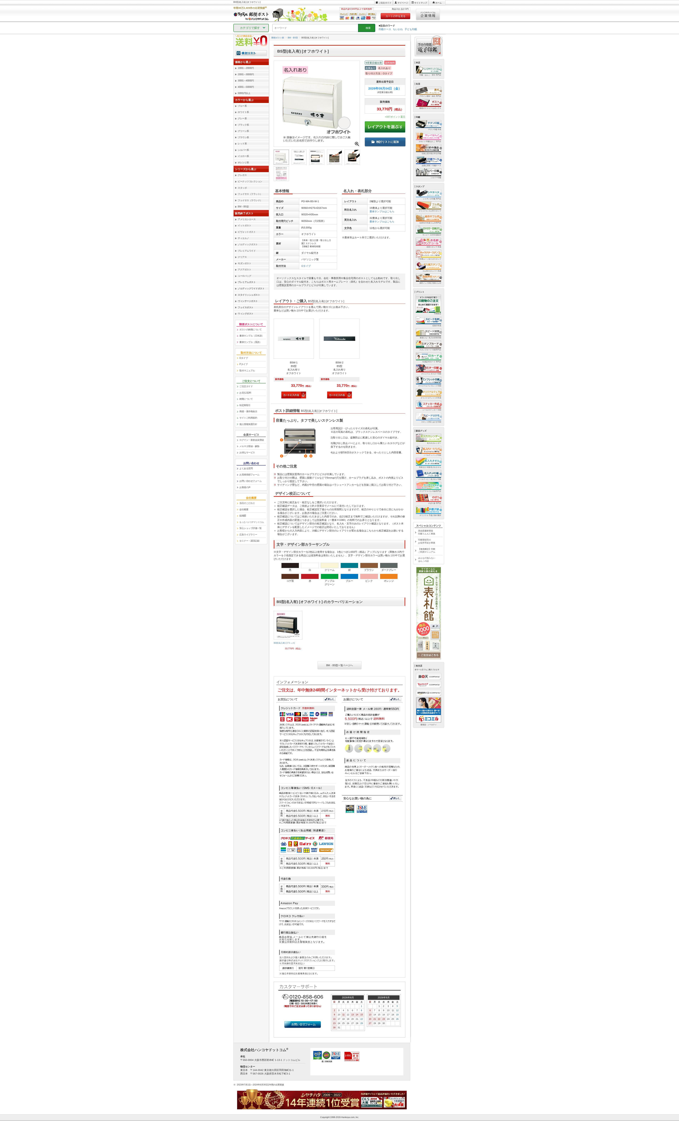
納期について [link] (246, 399)
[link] (288, 632)
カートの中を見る (395, 16)
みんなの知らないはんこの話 (426, 559)
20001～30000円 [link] (246, 74)
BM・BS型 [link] (243, 206)
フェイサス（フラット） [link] (250, 194)
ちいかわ (398, 29)
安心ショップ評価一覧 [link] (250, 528)
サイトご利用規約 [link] (248, 417)
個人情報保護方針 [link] (248, 424)
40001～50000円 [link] (246, 87)
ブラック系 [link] (243, 124)
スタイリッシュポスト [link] (249, 295)
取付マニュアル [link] (247, 370)
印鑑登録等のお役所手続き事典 (426, 541)
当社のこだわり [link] (247, 503)
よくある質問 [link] (246, 468)
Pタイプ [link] (243, 364)
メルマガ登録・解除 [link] (249, 446)
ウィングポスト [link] (245, 313)
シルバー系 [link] (243, 150)
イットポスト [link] (244, 225)
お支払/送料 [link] (245, 392)
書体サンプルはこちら (382, 211)
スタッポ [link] (242, 187)
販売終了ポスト (244, 213)
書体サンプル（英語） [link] (250, 342)
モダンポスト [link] (244, 263)
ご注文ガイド (385, 3)
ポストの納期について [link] (250, 329)
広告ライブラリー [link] (248, 534)
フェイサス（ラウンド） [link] (250, 200)
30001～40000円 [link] (246, 80)
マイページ (402, 3)
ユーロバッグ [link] (244, 276)
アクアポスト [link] (244, 269)
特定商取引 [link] (245, 405)
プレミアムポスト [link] (247, 282)
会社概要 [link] (243, 509)
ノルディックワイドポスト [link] (251, 288)
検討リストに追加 (387, 141)
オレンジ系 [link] (243, 162)
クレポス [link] (242, 175)
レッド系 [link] (242, 143)
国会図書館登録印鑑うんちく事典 (426, 532)
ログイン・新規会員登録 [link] (251, 440)
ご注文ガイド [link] (246, 386)
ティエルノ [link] (243, 238)
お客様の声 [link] (245, 487)
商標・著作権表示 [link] (248, 411)
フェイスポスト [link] (245, 307)
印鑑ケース (385, 29)
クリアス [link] (242, 257)
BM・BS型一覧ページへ (339, 665)
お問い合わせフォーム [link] (250, 481)
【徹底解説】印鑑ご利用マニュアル (426, 550)
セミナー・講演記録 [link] (249, 540)
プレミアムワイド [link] (247, 250)
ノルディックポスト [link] (248, 244)
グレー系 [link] (242, 118)
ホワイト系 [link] (243, 112)
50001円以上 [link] (244, 93)
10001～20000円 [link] (246, 68)
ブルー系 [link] (242, 106)
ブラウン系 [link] (243, 137)
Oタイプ (306, 266)
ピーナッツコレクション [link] (250, 181)
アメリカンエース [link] (247, 219)
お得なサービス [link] (247, 452)
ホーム (438, 3)
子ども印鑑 (411, 29)
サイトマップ (420, 3)
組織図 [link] (242, 515)
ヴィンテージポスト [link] (248, 301)
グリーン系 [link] (243, 131)
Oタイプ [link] (243, 358)
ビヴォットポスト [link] (247, 232)
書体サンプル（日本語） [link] (251, 335)
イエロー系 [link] (243, 156)
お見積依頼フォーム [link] (249, 474)
